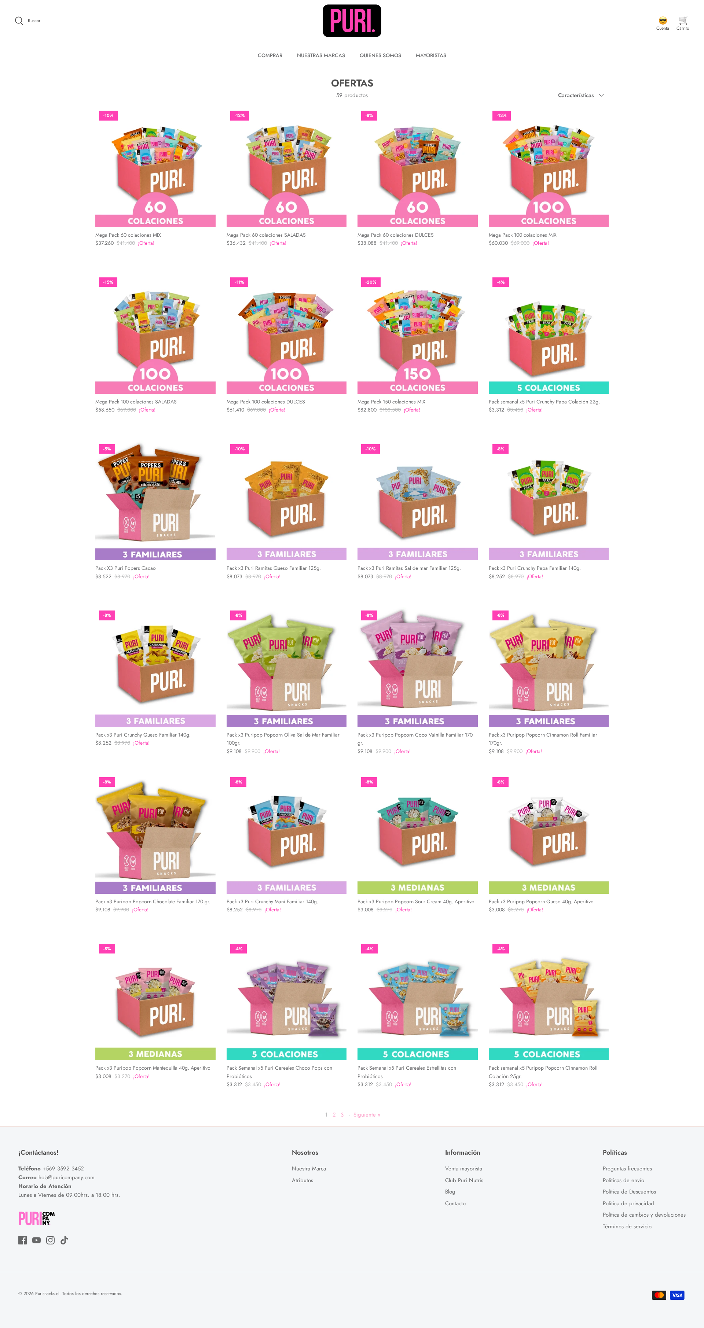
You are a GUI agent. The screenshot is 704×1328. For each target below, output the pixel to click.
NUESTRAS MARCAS (321, 55)
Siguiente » (367, 1115)
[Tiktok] (64, 1240)
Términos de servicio (627, 1226)
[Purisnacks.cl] (352, 20)
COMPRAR (270, 55)
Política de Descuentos (629, 1192)
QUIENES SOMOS (380, 55)
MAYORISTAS (431, 55)
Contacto (455, 1203)
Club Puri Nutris (464, 1180)
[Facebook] (22, 1240)
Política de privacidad (628, 1203)
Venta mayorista (463, 1169)
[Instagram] (50, 1240)
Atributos (302, 1180)
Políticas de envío (623, 1180)
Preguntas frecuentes (627, 1169)
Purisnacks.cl (47, 1293)
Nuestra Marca (309, 1169)
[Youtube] (36, 1240)
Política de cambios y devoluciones (644, 1215)
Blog (450, 1192)
